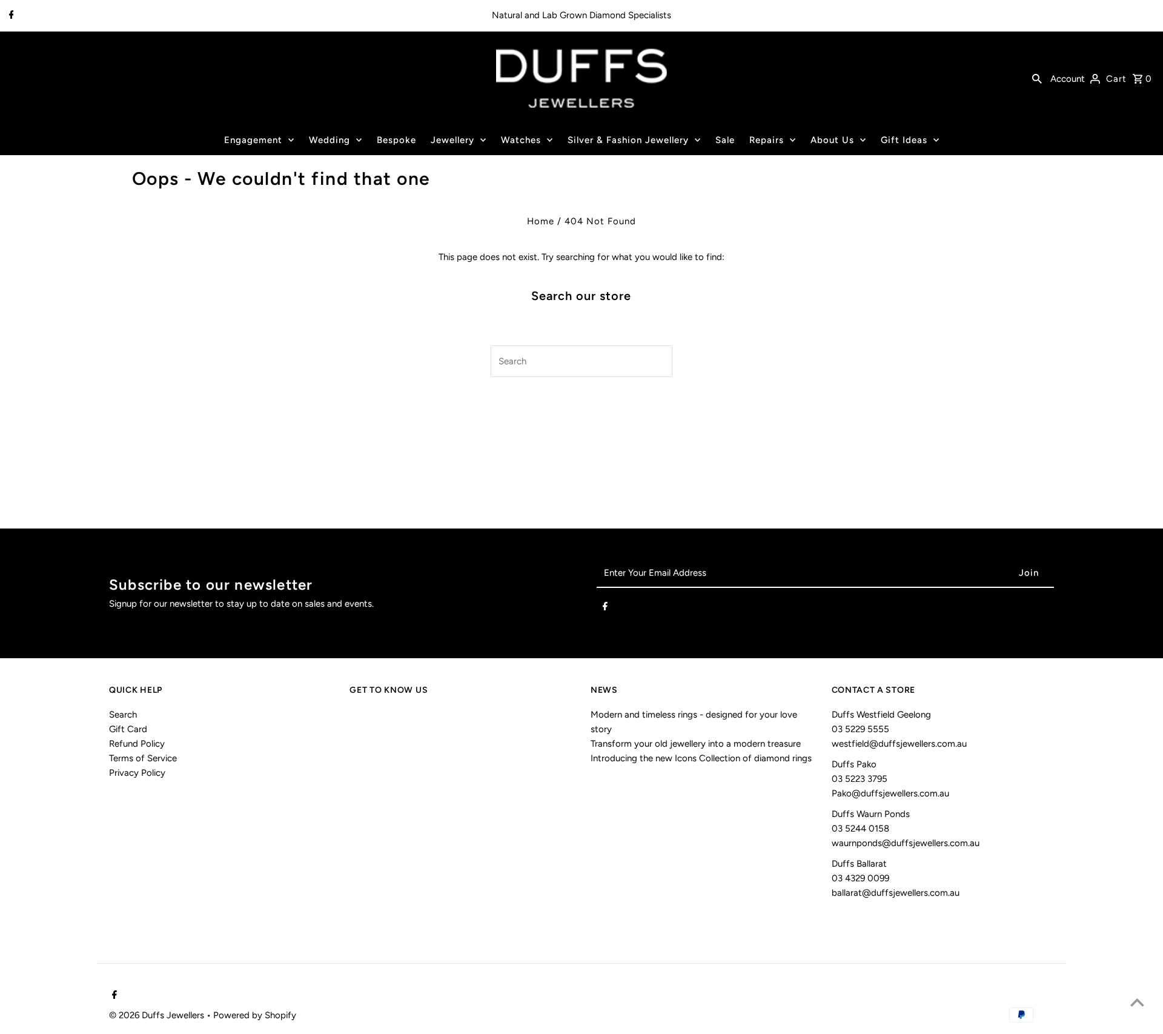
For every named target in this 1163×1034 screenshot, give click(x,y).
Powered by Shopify (254, 1015)
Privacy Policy (137, 772)
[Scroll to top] (1137, 1002)
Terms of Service (143, 758)
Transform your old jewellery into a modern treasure (696, 743)
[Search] (1037, 78)
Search (123, 714)
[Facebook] (10, 16)
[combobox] (567, 361)
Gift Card (128, 729)
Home (540, 221)
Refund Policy (137, 743)
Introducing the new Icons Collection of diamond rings (701, 758)
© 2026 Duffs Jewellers (158, 1015)
